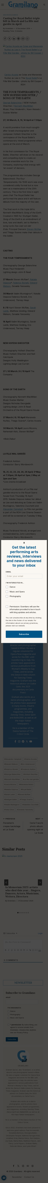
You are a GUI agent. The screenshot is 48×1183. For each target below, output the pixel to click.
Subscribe (24, 634)
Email (8, 572)
